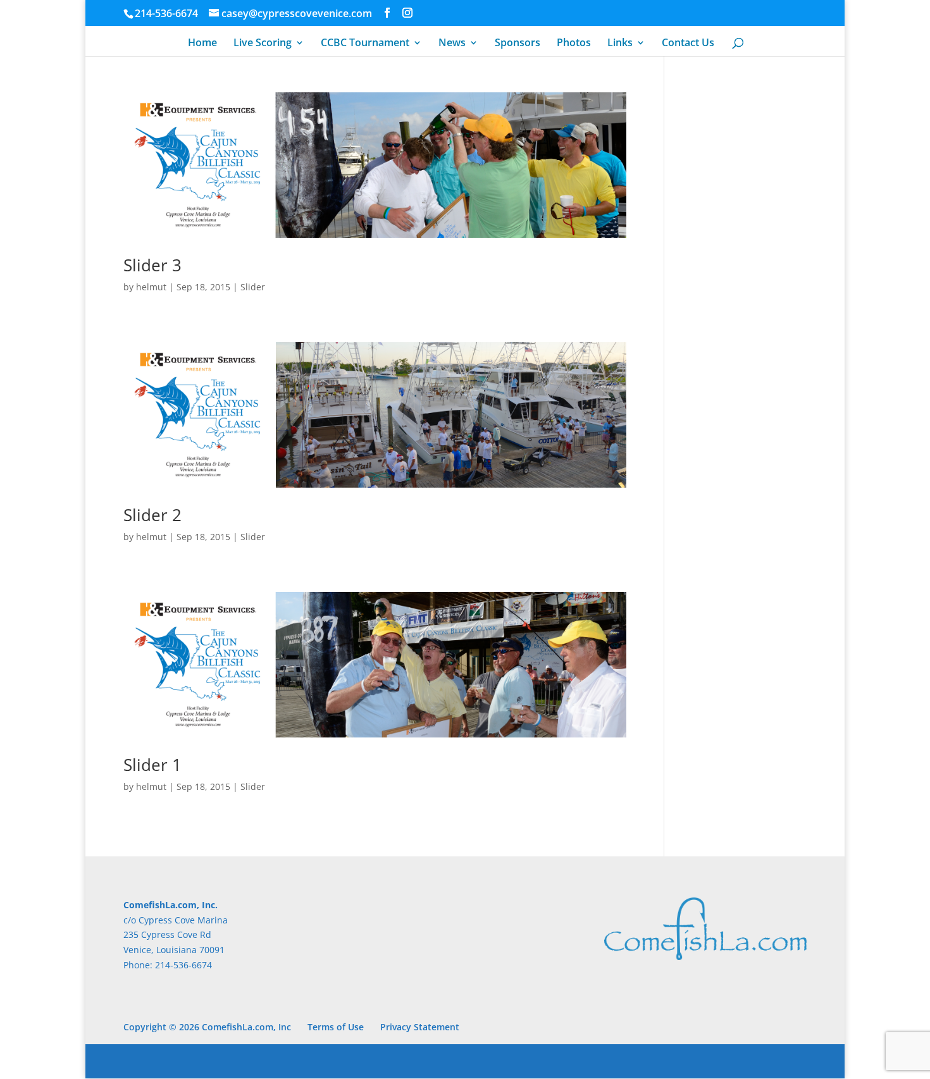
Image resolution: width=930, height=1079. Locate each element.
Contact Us (688, 43)
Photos (574, 43)
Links (620, 43)
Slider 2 (152, 514)
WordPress (333, 1061)
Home (202, 43)
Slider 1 (152, 764)
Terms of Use (335, 1027)
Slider (252, 287)
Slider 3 (152, 265)
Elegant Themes (212, 1061)
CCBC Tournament (365, 43)
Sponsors (517, 43)
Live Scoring (262, 43)
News (452, 43)
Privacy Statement (419, 1027)
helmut (151, 287)
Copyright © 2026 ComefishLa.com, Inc (207, 1027)
